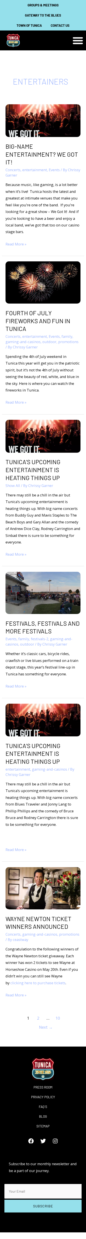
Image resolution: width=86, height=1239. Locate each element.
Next (46, 1027)
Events (54, 169)
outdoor (49, 341)
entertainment (34, 169)
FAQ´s (43, 1107)
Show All (13, 485)
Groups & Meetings (43, 5)
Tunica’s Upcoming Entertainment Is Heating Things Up (33, 469)
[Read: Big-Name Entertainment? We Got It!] (43, 120)
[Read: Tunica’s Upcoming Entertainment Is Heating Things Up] (43, 435)
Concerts (13, 169)
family (67, 336)
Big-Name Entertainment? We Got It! (42, 154)
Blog (43, 1116)
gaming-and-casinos (23, 341)
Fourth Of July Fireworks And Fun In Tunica (38, 320)
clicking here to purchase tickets (37, 982)
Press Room (43, 1087)
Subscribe (43, 1206)
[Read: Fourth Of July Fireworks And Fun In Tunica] (43, 282)
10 (58, 1018)
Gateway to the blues (43, 15)
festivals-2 (39, 638)
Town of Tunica (29, 25)
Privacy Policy (43, 1097)
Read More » (16, 244)
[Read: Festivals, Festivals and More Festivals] (43, 592)
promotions (68, 341)
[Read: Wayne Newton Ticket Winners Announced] (43, 887)
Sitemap (43, 1126)
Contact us (60, 25)
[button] (77, 40)
